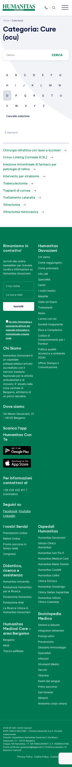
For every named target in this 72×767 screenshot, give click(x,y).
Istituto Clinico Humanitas (47, 545)
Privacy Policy (25, 756)
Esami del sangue (49, 681)
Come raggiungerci (50, 262)
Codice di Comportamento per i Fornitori (51, 339)
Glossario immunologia (52, 647)
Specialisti (44, 653)
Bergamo (8, 639)
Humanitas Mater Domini (53, 564)
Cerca (57, 55)
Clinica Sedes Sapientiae (53, 592)
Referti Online (11, 538)
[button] (65, 7)
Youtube (24, 511)
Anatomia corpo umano (52, 703)
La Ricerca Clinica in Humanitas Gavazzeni (16, 610)
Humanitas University (16, 581)
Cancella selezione (18, 116)
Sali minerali (45, 692)
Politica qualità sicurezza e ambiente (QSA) (51, 353)
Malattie (43, 296)
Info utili (43, 273)
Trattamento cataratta (19, 197)
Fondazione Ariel (13, 602)
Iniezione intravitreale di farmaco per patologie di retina (29, 166)
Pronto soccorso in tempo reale (14, 546)
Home (6, 20)
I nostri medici (46, 290)
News (41, 313)
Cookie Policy (41, 756)
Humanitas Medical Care (53, 558)
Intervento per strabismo (21, 176)
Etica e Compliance (50, 330)
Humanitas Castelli (49, 569)
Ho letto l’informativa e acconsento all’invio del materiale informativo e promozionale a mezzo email (19, 330)
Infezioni (43, 658)
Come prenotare (48, 268)
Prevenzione (46, 641)
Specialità (44, 279)
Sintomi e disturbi (49, 624)
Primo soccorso (47, 686)
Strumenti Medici (48, 664)
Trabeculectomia (15, 183)
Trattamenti (45, 307)
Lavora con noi (47, 318)
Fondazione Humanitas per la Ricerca (17, 589)
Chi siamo (44, 257)
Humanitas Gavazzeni (51, 537)
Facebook (10, 511)
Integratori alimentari (51, 630)
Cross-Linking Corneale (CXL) (25, 157)
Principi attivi (46, 636)
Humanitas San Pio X (51, 552)
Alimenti (43, 697)
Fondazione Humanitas (17, 596)
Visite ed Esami (47, 301)
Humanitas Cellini (48, 575)
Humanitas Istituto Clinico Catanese (49, 599)
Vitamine (43, 675)
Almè (6, 645)
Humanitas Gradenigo (51, 586)
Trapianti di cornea (16, 190)
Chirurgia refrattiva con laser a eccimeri (32, 150)
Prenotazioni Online (15, 533)
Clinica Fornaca (47, 581)
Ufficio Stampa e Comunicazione (48, 365)
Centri (42, 285)
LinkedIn (9, 516)
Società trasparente (50, 324)
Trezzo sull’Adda (13, 651)
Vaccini (42, 669)
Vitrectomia (11, 205)
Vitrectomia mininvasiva (20, 212)
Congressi (9, 553)
